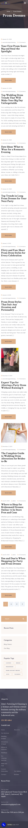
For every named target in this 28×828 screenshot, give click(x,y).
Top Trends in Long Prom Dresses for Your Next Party (14, 198)
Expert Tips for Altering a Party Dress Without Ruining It (13, 385)
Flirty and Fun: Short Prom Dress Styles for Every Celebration (13, 252)
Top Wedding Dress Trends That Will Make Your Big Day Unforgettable (12, 99)
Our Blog (7, 648)
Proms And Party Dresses (13, 670)
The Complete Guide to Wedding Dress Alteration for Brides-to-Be (13, 457)
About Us (17, 730)
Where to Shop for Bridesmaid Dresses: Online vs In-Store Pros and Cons (12, 508)
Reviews (16, 774)
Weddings (4, 753)
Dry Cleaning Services (3, 758)
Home (9, 11)
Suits (7, 674)
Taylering (17, 674)
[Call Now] (4, 825)
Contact (3, 774)
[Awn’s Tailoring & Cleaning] (5, 3)
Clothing (8, 663)
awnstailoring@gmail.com (10, 804)
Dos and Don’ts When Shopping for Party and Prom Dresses (13, 561)
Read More (8, 80)
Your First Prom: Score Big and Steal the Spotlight (14, 48)
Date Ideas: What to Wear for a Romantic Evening (13, 149)
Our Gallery (17, 771)
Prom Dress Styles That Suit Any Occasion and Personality (11, 306)
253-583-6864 (6, 720)
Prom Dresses (17, 11)
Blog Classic (8, 644)
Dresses (18, 663)
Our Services (5, 733)
